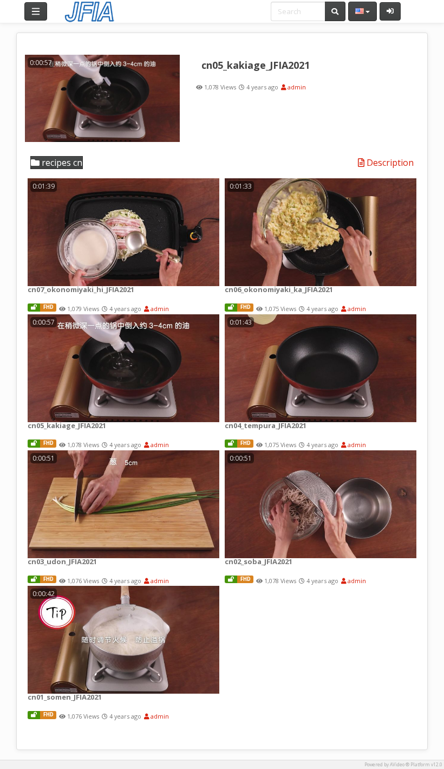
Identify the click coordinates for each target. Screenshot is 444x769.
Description (389, 163)
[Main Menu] (35, 11)
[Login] (390, 11)
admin (296, 87)
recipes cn (61, 163)
